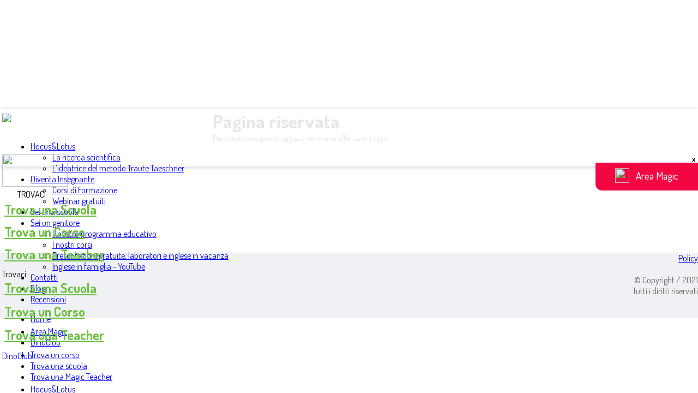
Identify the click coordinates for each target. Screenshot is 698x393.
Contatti (44, 277)
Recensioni (48, 299)
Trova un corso (55, 354)
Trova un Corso (44, 231)
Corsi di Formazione (84, 189)
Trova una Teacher (54, 254)
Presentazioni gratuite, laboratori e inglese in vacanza (140, 255)
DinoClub (17, 355)
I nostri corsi (72, 244)
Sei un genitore (55, 222)
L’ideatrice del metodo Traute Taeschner (118, 168)
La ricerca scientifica (86, 157)
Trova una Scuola (50, 209)
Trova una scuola (59, 365)
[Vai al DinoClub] (349, 171)
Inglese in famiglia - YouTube (98, 266)
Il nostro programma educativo (104, 233)
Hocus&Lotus (53, 146)
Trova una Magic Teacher (71, 376)
